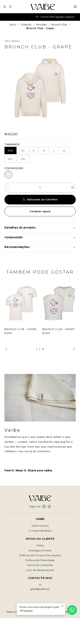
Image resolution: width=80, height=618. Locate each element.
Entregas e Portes (40, 550)
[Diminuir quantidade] (8, 187)
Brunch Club (59, 24)
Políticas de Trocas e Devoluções (40, 555)
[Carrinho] (75, 6)
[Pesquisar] (10, 6)
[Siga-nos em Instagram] (44, 506)
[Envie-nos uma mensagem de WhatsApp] (72, 610)
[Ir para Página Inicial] (42, 6)
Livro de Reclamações (40, 570)
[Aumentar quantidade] (73, 187)
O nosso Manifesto (40, 530)
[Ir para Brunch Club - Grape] (21, 303)
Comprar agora (40, 211)
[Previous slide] (7, 349)
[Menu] (4, 6)
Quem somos (40, 525)
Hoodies (41, 24)
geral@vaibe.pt (40, 588)
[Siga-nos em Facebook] (49, 506)
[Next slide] (73, 349)
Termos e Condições (40, 565)
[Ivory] (8, 174)
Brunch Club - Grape (20, 329)
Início (13, 24)
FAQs (40, 545)
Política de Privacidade (40, 560)
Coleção (26, 24)
